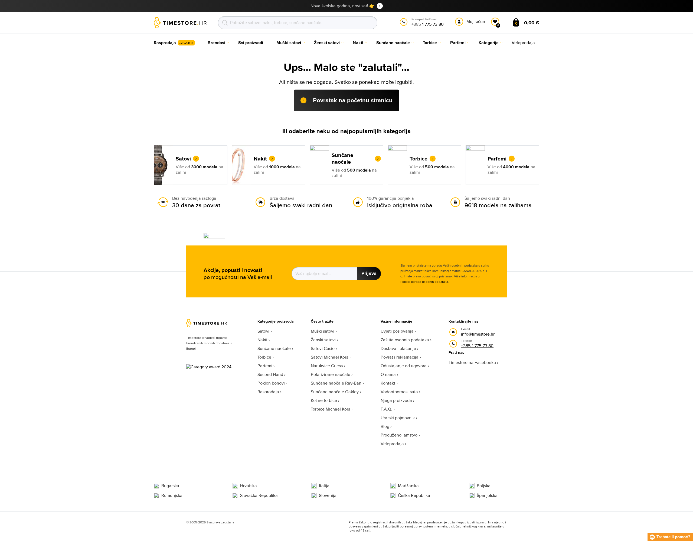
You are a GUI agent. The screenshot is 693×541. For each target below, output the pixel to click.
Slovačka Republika (259, 495)
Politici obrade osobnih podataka (424, 281)
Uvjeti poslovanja (397, 331)
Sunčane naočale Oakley (335, 392)
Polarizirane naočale (330, 374)
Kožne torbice (324, 400)
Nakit (262, 340)
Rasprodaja (268, 392)
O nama (388, 374)
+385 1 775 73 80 (477, 346)
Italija (324, 485)
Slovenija (327, 495)
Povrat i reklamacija (400, 357)
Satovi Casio (323, 348)
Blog (385, 426)
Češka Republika (414, 495)
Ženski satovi (323, 340)
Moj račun (475, 21)
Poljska (484, 485)
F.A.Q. (386, 409)
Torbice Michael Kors (330, 409)
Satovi (263, 331)
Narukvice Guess (327, 366)
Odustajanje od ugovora (404, 366)
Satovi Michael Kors (329, 357)
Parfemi (264, 366)
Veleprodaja (392, 444)
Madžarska (408, 485)
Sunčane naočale (274, 348)
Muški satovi (322, 331)
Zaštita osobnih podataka (405, 340)
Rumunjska (171, 495)
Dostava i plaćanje (398, 348)
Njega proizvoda (396, 400)
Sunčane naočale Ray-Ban (336, 383)
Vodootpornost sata (399, 392)
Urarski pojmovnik (398, 418)
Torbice (264, 357)
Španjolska (487, 495)
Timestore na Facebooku (472, 362)
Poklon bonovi (271, 383)
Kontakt (388, 383)
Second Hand (270, 374)
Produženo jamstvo (399, 435)
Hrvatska (248, 485)
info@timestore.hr (478, 334)
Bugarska (170, 485)
